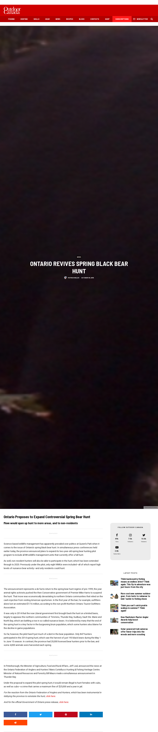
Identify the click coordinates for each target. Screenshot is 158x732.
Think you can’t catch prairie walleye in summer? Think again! (134, 608)
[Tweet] (40, 714)
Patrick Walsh (73, 278)
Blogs (81, 19)
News (58, 19)
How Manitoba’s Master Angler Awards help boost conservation (134, 620)
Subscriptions (122, 19)
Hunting (24, 19)
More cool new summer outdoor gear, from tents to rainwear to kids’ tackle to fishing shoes (135, 596)
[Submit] (15, 722)
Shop (107, 19)
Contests (94, 19)
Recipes (69, 19)
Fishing (11, 19)
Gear (47, 19)
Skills (36, 19)
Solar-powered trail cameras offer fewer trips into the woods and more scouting (134, 632)
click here (50, 696)
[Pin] (66, 714)
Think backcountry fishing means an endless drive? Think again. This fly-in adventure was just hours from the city (135, 583)
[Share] (15, 714)
